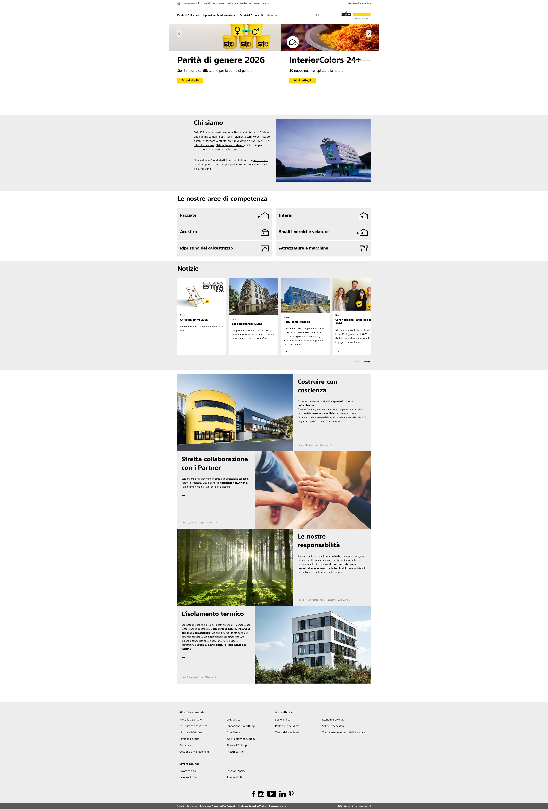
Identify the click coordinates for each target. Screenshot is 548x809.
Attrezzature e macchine (303, 248)
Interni (285, 216)
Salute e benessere (333, 726)
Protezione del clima (287, 726)
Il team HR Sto (234, 777)
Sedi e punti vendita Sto (239, 3)
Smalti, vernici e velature (304, 232)
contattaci (219, 164)
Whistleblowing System (240, 739)
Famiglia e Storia (189, 739)
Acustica (188, 232)
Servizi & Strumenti (251, 15)
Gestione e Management (194, 752)
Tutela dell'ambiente (287, 732)
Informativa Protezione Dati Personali (217, 806)
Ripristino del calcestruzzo (206, 248)
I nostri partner (235, 752)
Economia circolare (333, 720)
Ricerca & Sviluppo (237, 745)
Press (266, 3)
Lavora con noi (191, 3)
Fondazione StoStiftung (240, 726)
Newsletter (218, 3)
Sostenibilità (283, 712)
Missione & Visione (190, 732)
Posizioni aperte (236, 771)
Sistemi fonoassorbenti (230, 145)
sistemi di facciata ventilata (210, 141)
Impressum (192, 806)
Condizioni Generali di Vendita (252, 806)
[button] (307, 60)
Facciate (188, 216)
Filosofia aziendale (191, 712)
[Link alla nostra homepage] (356, 15)
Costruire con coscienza (193, 726)
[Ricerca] (317, 15)
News (257, 3)
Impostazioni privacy (278, 806)
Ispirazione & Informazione (219, 15)
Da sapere (185, 745)
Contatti (206, 3)
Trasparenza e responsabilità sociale (343, 732)
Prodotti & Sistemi (188, 15)
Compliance (233, 732)
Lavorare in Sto (188, 777)
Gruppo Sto (233, 720)
